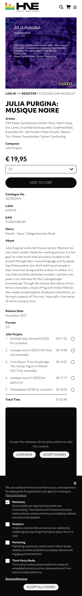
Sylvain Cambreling (53, 136)
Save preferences (16, 579)
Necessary (18, 502)
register (29, 93)
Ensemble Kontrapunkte (36, 127)
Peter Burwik (50, 132)
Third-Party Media (23, 560)
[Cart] (68, 7)
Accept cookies (54, 454)
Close (75, 483)
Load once (24, 454)
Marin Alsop (64, 123)
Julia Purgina (13, 148)
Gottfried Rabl (62, 127)
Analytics (18, 524)
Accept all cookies (41, 587)
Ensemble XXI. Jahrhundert (23, 132)
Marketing (18, 542)
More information (16, 495)
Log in (10, 93)
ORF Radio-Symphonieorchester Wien (30, 123)
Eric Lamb (12, 127)
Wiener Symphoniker (25, 136)
